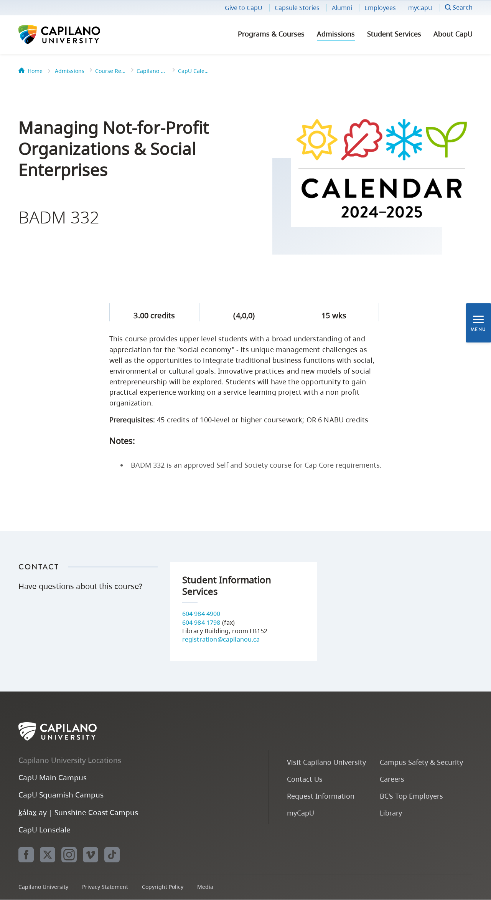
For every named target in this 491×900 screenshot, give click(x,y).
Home (35, 70)
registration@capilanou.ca (221, 639)
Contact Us (305, 779)
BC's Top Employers (411, 796)
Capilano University (79, 34)
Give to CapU (243, 7)
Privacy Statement (105, 886)
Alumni (342, 7)
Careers (392, 779)
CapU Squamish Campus (61, 794)
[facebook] (26, 854)
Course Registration (110, 70)
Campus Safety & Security (421, 762)
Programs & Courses (271, 33)
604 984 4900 (201, 613)
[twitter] (47, 854)
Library (391, 812)
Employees (380, 7)
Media (205, 886)
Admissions (336, 33)
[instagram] (69, 854)
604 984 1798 (201, 622)
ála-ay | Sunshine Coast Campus (78, 812)
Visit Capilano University (326, 762)
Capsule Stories (297, 7)
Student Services (394, 33)
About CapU (453, 33)
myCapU (420, 7)
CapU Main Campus (52, 777)
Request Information (320, 796)
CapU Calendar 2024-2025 (193, 70)
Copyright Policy (162, 886)
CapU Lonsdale (44, 829)
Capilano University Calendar (152, 70)
